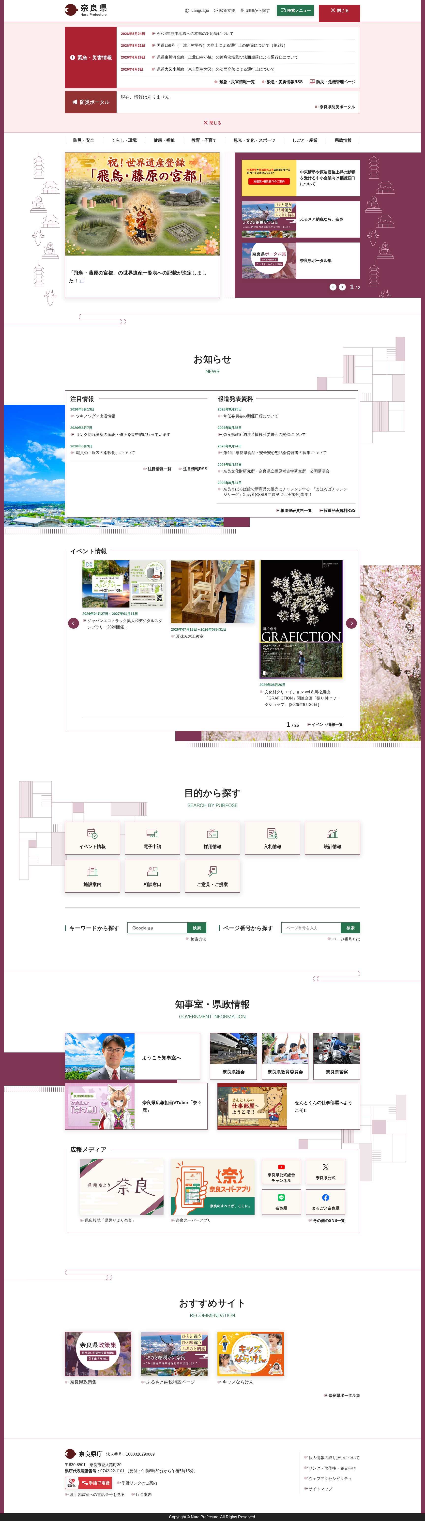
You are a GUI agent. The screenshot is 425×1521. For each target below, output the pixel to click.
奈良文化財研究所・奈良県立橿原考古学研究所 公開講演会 (276, 471)
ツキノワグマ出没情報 (95, 416)
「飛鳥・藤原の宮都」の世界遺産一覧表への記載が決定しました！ (138, 276)
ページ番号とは (346, 939)
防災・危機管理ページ (336, 82)
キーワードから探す (94, 928)
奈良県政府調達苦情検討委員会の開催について (264, 434)
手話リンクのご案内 (139, 1483)
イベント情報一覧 (327, 724)
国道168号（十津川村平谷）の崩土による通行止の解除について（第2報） (222, 45)
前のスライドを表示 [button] (333, 287)
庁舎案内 (144, 1494)
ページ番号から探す (248, 928)
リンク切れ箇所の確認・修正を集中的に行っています (123, 434)
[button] (197, 10)
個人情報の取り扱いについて (334, 1458)
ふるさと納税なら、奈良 (321, 219)
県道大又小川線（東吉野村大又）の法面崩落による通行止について (216, 69)
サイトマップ (320, 1489)
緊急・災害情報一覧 (237, 82)
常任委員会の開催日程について (250, 416)
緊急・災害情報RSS (285, 82)
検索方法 (198, 939)
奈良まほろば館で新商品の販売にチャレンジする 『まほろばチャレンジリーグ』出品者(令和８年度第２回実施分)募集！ (285, 492)
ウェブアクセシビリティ (330, 1478)
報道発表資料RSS (340, 510)
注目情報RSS (195, 469)
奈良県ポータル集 (316, 261)
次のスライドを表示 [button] (342, 287)
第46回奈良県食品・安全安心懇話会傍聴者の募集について (274, 453)
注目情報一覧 (159, 469)
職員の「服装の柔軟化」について (105, 453)
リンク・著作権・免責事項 (332, 1468)
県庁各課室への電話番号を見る (97, 1494)
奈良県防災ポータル (337, 107)
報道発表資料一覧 (296, 510)
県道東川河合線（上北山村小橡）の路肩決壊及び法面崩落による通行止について (227, 57)
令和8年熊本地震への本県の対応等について (195, 33)
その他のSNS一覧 (329, 1220)
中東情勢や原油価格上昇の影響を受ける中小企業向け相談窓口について (327, 178)
